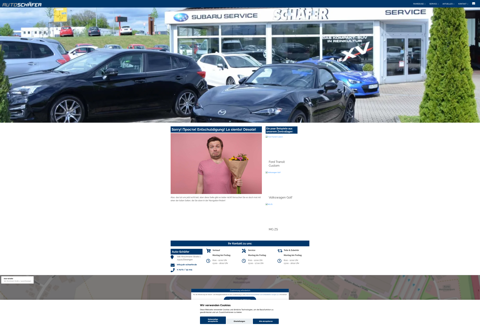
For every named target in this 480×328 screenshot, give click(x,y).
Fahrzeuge (418, 4)
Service (433, 4)
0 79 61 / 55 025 (184, 269)
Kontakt (462, 4)
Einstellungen (239, 321)
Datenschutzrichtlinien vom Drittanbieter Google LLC (262, 294)
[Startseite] (22, 4)
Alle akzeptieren (266, 321)
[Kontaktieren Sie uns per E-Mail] (473, 3)
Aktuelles (447, 4)
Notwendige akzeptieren (213, 320)
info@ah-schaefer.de (187, 264)
